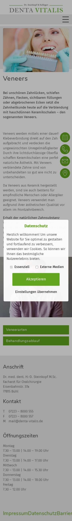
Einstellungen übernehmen (36, 292)
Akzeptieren (36, 279)
